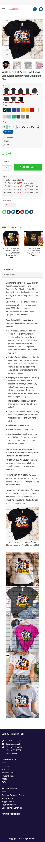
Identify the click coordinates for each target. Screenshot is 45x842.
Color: (6, 105)
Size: (5, 122)
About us (5, 766)
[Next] (39, 39)
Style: (6, 85)
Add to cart (28, 167)
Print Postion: (8, 137)
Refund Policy (9, 275)
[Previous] (6, 39)
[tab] (22, 269)
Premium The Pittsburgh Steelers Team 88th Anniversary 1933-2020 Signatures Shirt (11, 251)
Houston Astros (11, 205)
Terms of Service (9, 773)
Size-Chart (6, 769)
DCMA (4, 779)
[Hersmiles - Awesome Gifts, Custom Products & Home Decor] (19, 9)
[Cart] (41, 9)
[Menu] (3, 9)
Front (7, 141)
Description (8, 270)
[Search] (35, 9)
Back (7, 145)
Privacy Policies (8, 776)
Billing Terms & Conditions (12, 808)
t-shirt (10, 200)
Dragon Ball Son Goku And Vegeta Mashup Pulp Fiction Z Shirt (33, 250)
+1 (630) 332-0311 (13, 741)
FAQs (4, 782)
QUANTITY (6, 161)
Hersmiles (24, 314)
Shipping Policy (8, 801)
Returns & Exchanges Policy (13, 795)
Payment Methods (9, 805)
